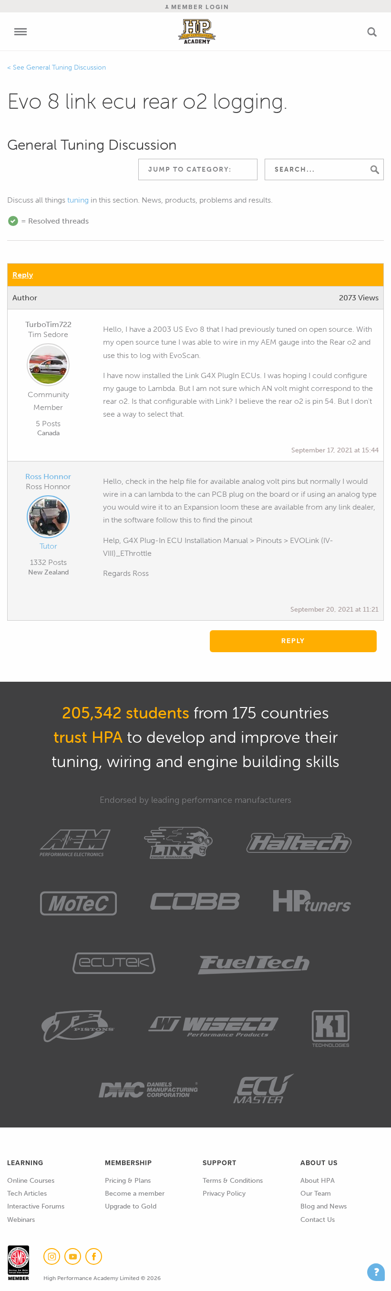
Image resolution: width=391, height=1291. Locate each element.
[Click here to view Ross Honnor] (48, 519)
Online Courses (30, 1181)
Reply (22, 274)
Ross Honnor (48, 476)
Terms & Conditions (233, 1181)
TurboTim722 (48, 324)
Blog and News (323, 1206)
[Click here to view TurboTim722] (48, 367)
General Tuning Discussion (66, 67)
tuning (78, 200)
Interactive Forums (35, 1206)
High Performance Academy (197, 31)
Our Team (315, 1193)
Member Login (199, 6)
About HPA (317, 1181)
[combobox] (197, 169)
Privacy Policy (224, 1193)
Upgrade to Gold (130, 1206)
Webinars (21, 1220)
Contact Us (317, 1220)
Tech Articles (27, 1193)
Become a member (135, 1193)
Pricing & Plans (128, 1181)
